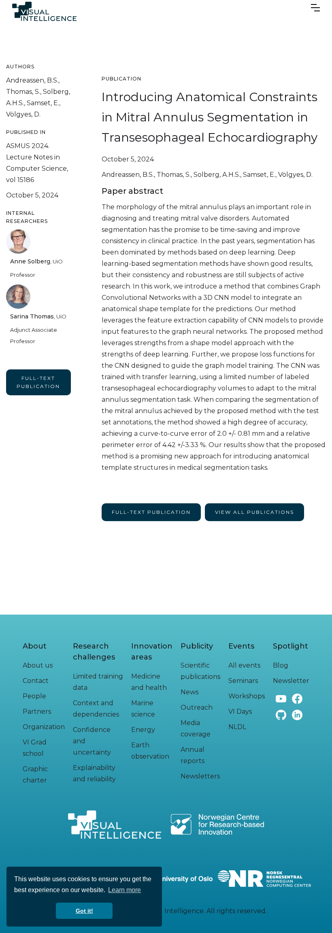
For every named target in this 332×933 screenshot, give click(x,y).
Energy (143, 730)
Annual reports (192, 755)
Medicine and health (149, 681)
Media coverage (196, 728)
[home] (44, 11)
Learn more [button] (124, 889)
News (189, 692)
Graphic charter (35, 774)
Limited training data (98, 681)
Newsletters (200, 776)
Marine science (143, 708)
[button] (315, 5)
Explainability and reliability (94, 773)
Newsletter (291, 681)
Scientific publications (200, 671)
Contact (36, 681)
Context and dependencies (96, 708)
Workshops (246, 696)
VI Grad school (35, 747)
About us (38, 665)
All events (244, 665)
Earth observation (150, 750)
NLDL (237, 727)
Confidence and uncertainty (92, 741)
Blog (280, 665)
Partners (37, 711)
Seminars (243, 681)
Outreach (197, 707)
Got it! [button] (84, 911)
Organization (44, 727)
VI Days (240, 711)
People (34, 696)
